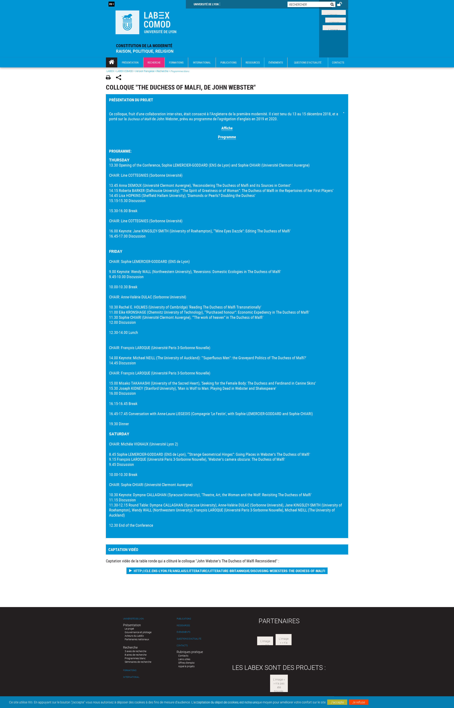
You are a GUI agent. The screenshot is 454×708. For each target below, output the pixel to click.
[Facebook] (334, 12)
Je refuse (358, 702)
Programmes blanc (135, 658)
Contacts (182, 645)
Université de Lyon (206, 4)
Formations (129, 670)
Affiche (227, 128)
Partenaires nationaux (137, 639)
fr (110, 4)
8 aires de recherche (135, 654)
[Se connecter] (342, 4)
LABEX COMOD (124, 71)
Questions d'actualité (189, 638)
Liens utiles (184, 659)
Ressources (183, 625)
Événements (183, 631)
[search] (311, 4)
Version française (144, 71)
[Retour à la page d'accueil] (146, 21)
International (131, 677)
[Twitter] (335, 20)
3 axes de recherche (135, 651)
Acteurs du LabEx (134, 635)
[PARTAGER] (120, 78)
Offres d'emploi (186, 662)
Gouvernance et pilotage (138, 632)
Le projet (129, 628)
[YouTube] (334, 27)
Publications (184, 618)
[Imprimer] (109, 78)
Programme (227, 136)
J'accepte (337, 702)
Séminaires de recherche (138, 661)
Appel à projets (186, 666)
